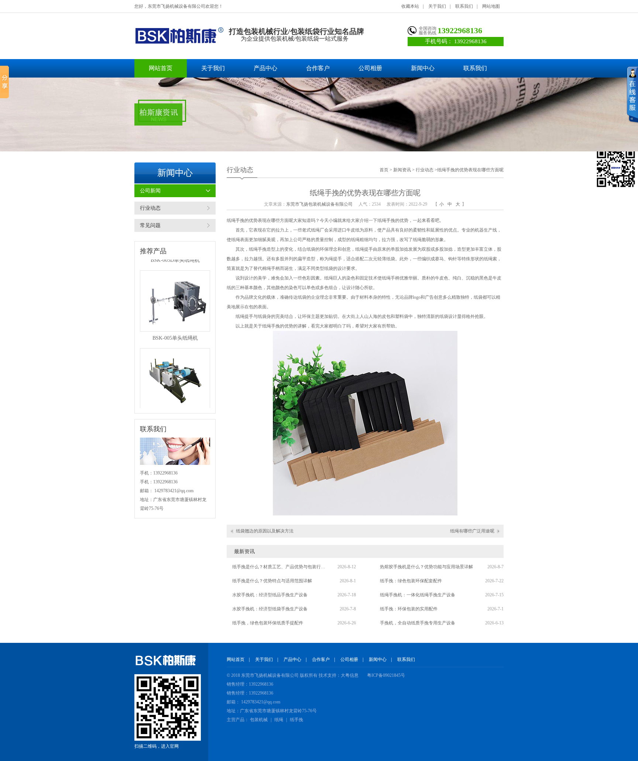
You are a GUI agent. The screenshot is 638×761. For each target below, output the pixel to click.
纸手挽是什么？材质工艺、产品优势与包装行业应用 (280, 566)
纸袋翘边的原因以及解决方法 (265, 531)
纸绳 (278, 719)
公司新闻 (150, 190)
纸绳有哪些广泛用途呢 (472, 531)
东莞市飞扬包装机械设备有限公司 (319, 204)
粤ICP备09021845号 (386, 675)
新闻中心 (423, 68)
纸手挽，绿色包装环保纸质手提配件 (267, 622)
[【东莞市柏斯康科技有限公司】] (178, 35)
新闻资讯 (402, 169)
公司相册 (370, 68)
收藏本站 (410, 6)
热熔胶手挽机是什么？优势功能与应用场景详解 (426, 566)
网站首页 (160, 68)
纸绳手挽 (235, 220)
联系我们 (464, 6)
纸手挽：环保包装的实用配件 (409, 608)
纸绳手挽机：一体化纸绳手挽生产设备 (417, 594)
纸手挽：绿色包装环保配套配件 (411, 580)
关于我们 (437, 6)
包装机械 (259, 719)
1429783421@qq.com (173, 490)
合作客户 (318, 68)
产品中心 (265, 68)
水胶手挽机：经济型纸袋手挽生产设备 (270, 608)
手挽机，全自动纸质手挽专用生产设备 (417, 622)
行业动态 (150, 208)
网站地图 (491, 6)
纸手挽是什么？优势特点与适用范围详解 (272, 580)
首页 (384, 169)
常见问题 (150, 225)
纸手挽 (296, 719)
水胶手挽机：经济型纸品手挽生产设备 (270, 594)
